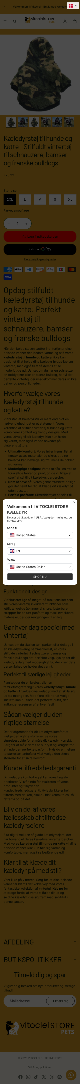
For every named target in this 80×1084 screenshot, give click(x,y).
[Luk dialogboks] (74, 502)
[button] (73, 5)
